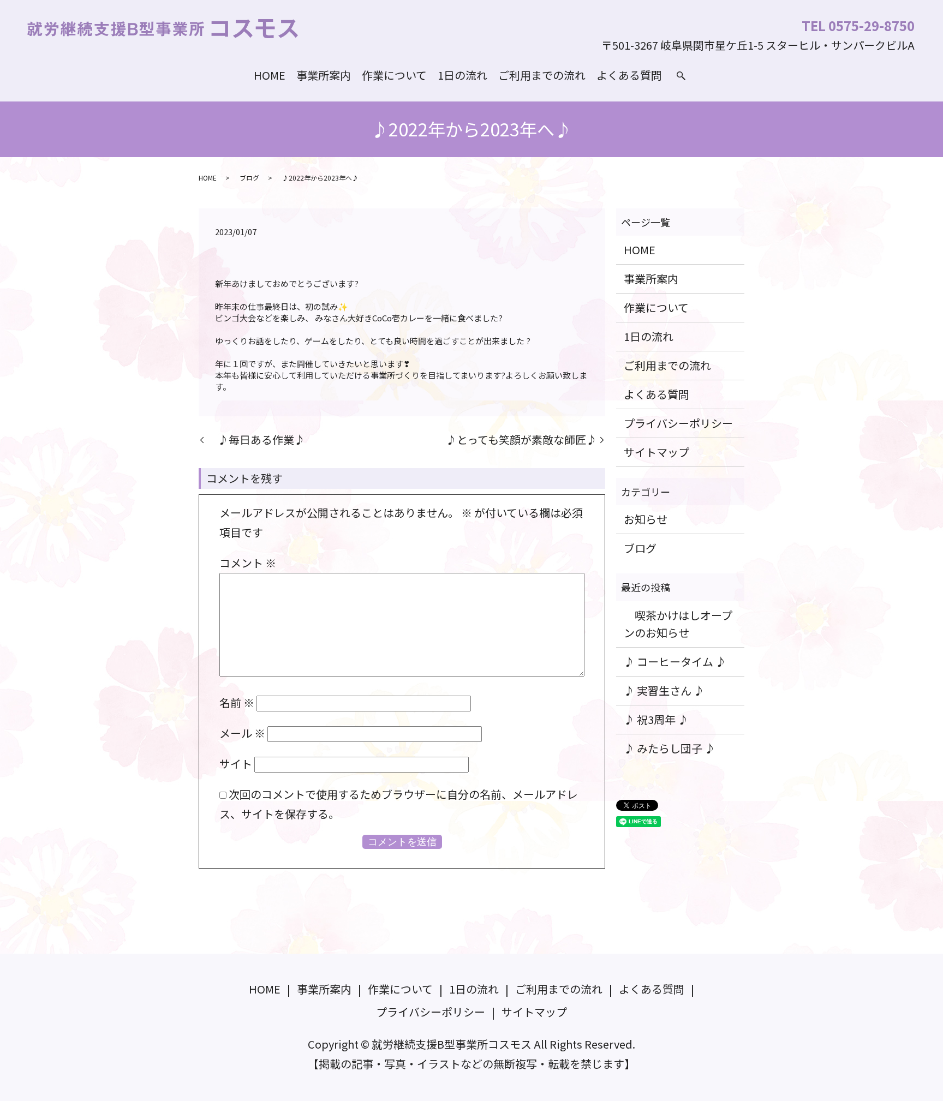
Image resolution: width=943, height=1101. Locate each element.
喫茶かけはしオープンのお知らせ (678, 624)
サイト (235, 763)
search (681, 76)
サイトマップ (656, 452)
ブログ (249, 177)
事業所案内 (323, 75)
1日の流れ (462, 75)
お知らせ (645, 519)
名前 (236, 702)
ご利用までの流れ (542, 75)
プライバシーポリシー (678, 423)
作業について (394, 75)
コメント (247, 563)
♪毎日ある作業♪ (256, 439)
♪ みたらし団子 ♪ (669, 748)
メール (242, 733)
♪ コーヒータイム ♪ (675, 661)
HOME (269, 75)
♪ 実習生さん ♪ (664, 690)
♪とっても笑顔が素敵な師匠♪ (516, 439)
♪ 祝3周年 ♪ (656, 719)
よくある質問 (629, 75)
